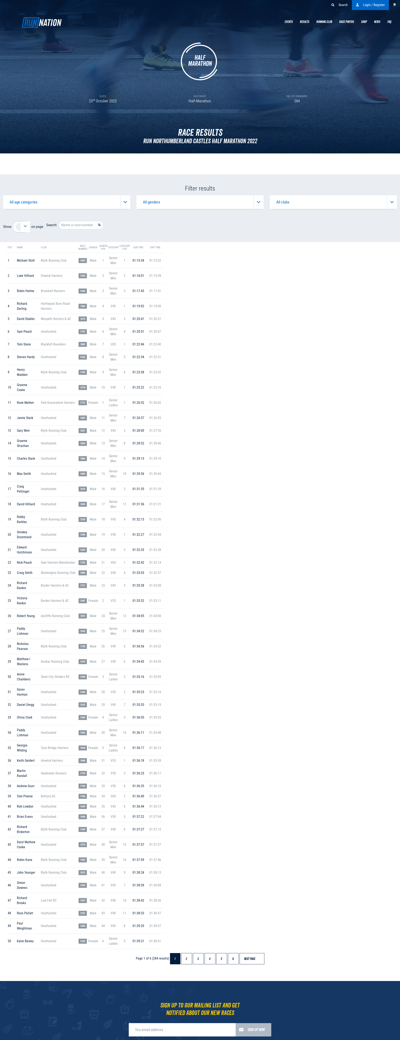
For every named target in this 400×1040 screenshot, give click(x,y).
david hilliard (26, 504)
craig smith (24, 573)
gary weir (23, 431)
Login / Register (374, 5)
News (377, 22)
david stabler (26, 319)
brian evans (25, 817)
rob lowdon (25, 806)
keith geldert (26, 761)
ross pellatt (25, 913)
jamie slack (25, 418)
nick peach (24, 563)
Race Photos (346, 22)
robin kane (24, 860)
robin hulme (25, 291)
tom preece (25, 796)
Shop (364, 22)
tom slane (24, 344)
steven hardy (26, 357)
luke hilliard (25, 276)
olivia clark (24, 717)
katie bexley (25, 941)
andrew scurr (26, 786)
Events (289, 22)
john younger (26, 872)
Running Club (324, 22)
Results (304, 22)
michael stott (26, 260)
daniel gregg (25, 705)
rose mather (25, 403)
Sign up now (256, 1029)
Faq (389, 22)
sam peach (24, 332)
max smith (24, 474)
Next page (251, 959)
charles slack (26, 458)
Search (343, 5)
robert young (26, 616)
